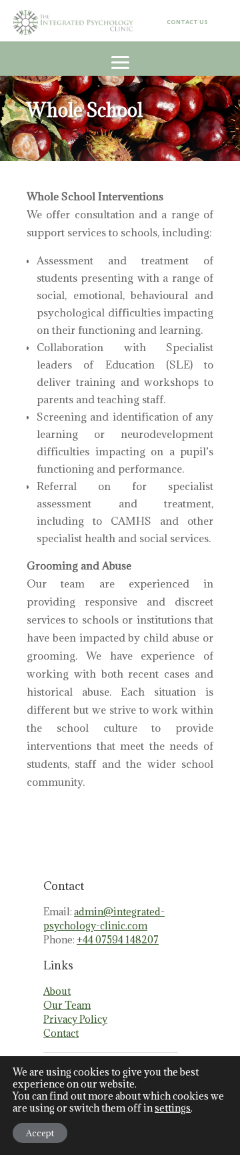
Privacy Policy (75, 1019)
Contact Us (187, 21)
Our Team (67, 1005)
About (57, 991)
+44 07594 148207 (118, 939)
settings (173, 1108)
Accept (40, 1133)
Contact (61, 1033)
